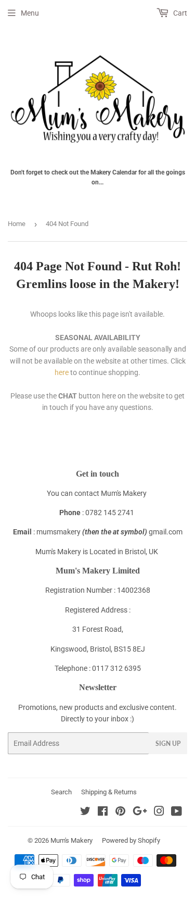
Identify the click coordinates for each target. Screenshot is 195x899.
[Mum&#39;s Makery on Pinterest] (120, 812)
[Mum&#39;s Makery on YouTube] (176, 812)
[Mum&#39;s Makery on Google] (140, 812)
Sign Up (167, 743)
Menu (30, 13)
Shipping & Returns (109, 792)
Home (16, 224)
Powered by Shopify (131, 840)
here (62, 372)
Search (61, 792)
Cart (179, 13)
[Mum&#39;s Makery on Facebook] (102, 812)
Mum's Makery (71, 840)
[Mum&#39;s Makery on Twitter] (85, 812)
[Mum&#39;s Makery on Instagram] (159, 812)
